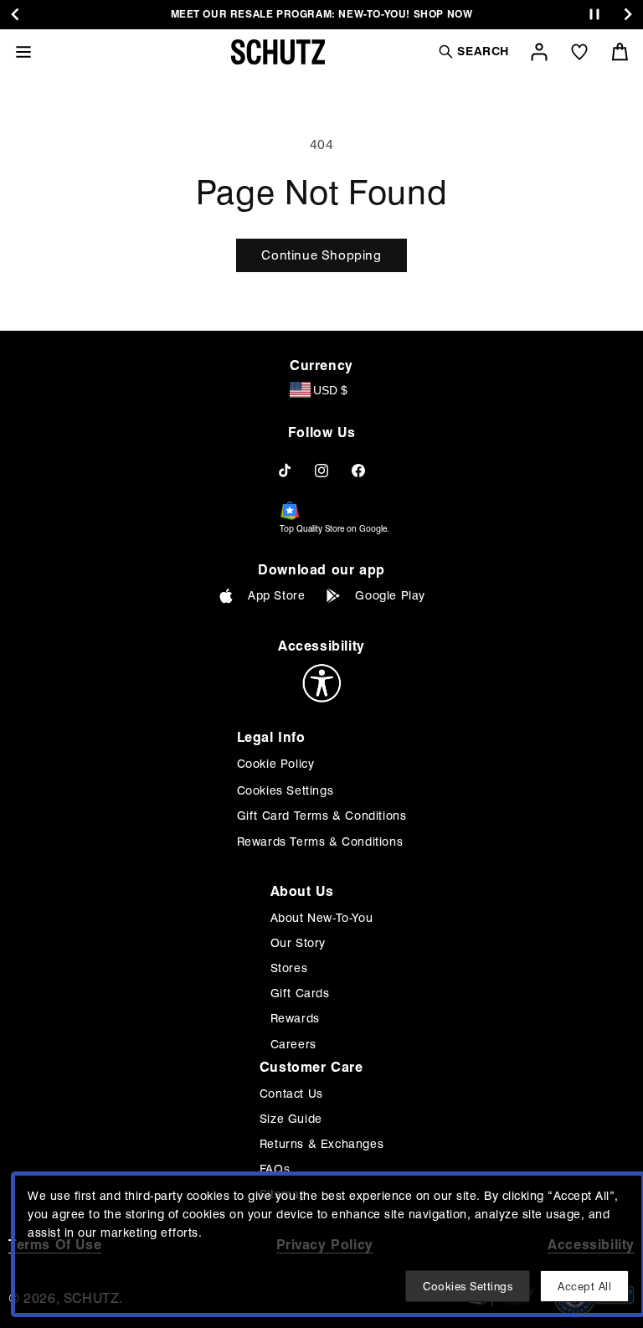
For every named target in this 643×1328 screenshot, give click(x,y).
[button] (473, 51)
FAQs (275, 1169)
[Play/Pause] (594, 14)
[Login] (539, 52)
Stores (289, 968)
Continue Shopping (321, 255)
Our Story (298, 943)
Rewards (295, 1018)
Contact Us (291, 1093)
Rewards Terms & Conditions (320, 841)
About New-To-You (321, 917)
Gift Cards (300, 993)
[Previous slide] (15, 14)
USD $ (330, 390)
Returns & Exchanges (321, 1143)
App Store (276, 595)
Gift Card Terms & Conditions (322, 815)
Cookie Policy (276, 763)
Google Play (390, 595)
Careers (293, 1044)
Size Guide (291, 1118)
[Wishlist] (579, 52)
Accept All (584, 1286)
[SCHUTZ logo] (278, 51)
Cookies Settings (285, 790)
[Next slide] (628, 14)
